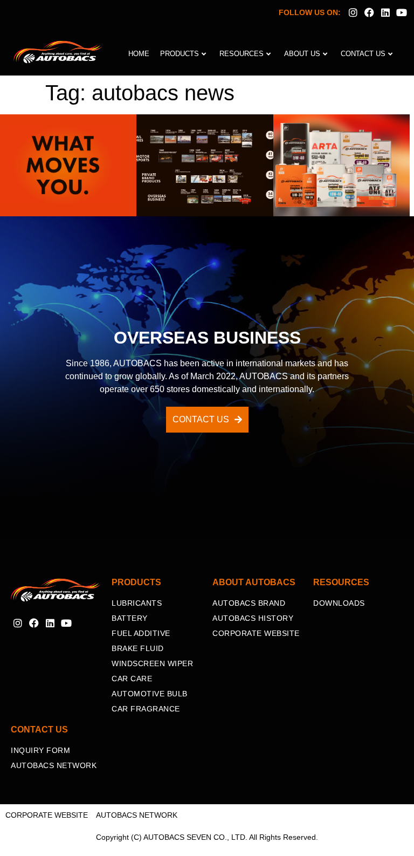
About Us (302, 54)
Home (138, 54)
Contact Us (363, 54)
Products (179, 54)
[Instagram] (353, 12)
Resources (241, 54)
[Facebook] (369, 12)
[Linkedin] (385, 12)
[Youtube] (402, 12)
